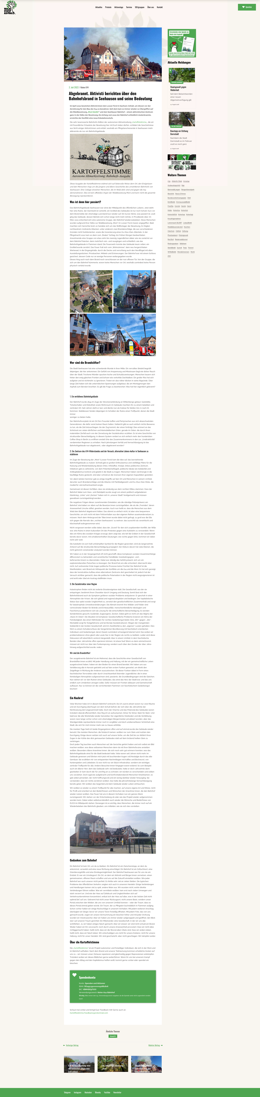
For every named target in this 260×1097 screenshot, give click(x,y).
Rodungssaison (173, 244)
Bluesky (98, 1092)
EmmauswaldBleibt (183, 202)
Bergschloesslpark (187, 189)
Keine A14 (85, 87)
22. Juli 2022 (73, 1060)
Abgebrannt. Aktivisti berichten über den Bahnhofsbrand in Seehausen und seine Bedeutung (143, 1071)
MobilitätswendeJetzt (175, 227)
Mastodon (88, 1092)
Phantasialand (172, 235)
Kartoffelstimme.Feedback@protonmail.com (89, 1013)
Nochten (187, 227)
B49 (183, 185)
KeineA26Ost (172, 214)
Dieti (189, 198)
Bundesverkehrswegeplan (177, 198)
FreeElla (170, 206)
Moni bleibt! (93, 112)
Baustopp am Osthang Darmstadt (179, 132)
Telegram (67, 1092)
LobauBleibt (187, 223)
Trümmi (190, 248)
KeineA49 (189, 214)
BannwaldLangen (174, 189)
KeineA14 (113, 1036)
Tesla (185, 248)
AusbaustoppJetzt (174, 185)
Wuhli (193, 252)
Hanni (189, 206)
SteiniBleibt (172, 248)
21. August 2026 (174, 148)
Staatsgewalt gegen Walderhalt (178, 88)
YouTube (107, 1092)
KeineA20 (184, 210)
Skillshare (183, 244)
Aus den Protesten (176, 126)
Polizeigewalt (183, 235)
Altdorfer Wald (177, 181)
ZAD (169, 256)
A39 (169, 181)
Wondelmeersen (183, 252)
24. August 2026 (174, 104)
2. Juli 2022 (74, 87)
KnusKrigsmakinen (174, 219)
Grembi (177, 206)
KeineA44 (181, 214)
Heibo (170, 210)
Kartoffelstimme (139, 122)
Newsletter (117, 1092)
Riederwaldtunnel (181, 239)
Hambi (183, 206)
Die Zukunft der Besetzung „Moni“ (112, 1067)
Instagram (77, 1092)
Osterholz (171, 231)
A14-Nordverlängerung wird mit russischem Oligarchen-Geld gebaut (79, 1068)
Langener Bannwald (176, 82)
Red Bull (171, 239)
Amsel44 (186, 181)
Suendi (179, 248)
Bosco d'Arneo (180, 194)
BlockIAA (171, 194)
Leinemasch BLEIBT (175, 223)
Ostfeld (178, 231)
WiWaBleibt (172, 252)
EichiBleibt (171, 202)
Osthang (185, 231)
